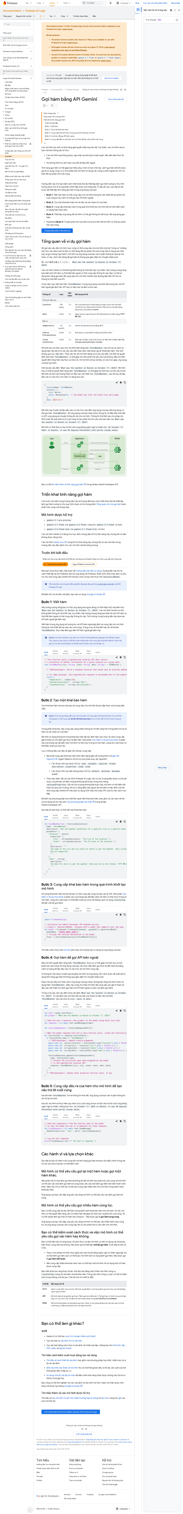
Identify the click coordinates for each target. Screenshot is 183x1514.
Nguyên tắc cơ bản (23, 16)
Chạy (39, 3)
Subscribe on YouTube (77, 1476)
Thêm (65, 3)
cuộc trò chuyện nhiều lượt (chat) (80, 1336)
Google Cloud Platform (107, 1494)
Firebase (44, 90)
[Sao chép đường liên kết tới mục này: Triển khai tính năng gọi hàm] (94, 494)
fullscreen (175, 10)
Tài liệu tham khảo (80, 16)
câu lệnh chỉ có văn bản (71, 1341)
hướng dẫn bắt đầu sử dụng (89, 571)
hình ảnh (117, 1345)
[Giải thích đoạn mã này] (117, 382)
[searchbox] (16, 24)
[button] (15, 51)
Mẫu (94, 16)
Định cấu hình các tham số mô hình (62, 1368)
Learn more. (67, 29)
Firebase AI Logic (35, 10)
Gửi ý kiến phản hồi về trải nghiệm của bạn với (70, 1412)
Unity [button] (97, 652)
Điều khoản (40, 1509)
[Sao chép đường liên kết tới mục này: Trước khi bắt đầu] (70, 553)
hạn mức (105, 1398)
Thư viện (39, 1476)
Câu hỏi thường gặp (110, 1484)
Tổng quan (7, 16)
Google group (107, 1472)
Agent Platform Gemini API (84, 564)
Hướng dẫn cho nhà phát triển (48, 1464)
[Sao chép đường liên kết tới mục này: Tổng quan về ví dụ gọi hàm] (93, 241)
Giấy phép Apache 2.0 (76, 1442)
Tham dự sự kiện (75, 1480)
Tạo (27, 3)
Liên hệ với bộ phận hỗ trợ (112, 1464)
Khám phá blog (75, 1464)
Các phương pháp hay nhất (79, 802)
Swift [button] (46, 652)
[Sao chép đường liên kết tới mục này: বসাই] (49, 1331)
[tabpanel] (84, 674)
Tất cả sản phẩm (70, 1498)
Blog (137, 3)
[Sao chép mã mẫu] (125, 382)
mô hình (67, 950)
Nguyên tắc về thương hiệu (112, 1480)
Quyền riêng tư (53, 1509)
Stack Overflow (108, 1468)
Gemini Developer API (57, 564)
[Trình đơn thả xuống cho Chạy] (44, 3)
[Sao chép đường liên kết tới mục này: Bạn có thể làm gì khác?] (86, 1323)
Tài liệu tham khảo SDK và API (47, 1468)
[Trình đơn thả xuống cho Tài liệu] (58, 3)
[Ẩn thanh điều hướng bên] (30, 1509)
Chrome (78, 1494)
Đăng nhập (175, 3)
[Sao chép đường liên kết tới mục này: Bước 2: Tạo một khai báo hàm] (89, 700)
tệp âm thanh (65, 1348)
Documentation (12, 10)
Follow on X (73, 1472)
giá (119, 1398)
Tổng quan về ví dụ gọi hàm (108, 504)
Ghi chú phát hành (109, 1476)
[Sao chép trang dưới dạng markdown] (52, 105)
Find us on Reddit (76, 1468)
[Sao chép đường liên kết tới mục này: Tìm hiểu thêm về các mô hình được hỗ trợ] (92, 1393)
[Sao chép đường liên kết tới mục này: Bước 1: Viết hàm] (69, 602)
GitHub (39, 1480)
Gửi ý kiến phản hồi (116, 99)
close (179, 10)
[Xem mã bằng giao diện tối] (121, 382)
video (53, 1348)
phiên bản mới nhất (106, 584)
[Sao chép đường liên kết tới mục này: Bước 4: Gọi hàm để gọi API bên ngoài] (100, 957)
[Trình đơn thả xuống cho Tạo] (32, 3)
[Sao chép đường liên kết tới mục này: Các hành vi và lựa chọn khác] (96, 1154)
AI (40, 16)
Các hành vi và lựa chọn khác (105, 740)
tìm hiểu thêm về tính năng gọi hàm (67, 484)
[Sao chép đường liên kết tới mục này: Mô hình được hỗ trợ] (74, 515)
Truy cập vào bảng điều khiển (155, 3)
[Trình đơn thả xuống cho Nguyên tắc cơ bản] (34, 16)
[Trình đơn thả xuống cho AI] (44, 16)
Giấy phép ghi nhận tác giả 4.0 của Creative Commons (106, 1439)
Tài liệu (52, 3)
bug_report (171, 10)
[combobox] (93, 3)
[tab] (46, 652)
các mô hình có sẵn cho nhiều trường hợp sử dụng (75, 1398)
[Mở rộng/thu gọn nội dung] (58, 113)
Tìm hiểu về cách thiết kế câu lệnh (61, 1360)
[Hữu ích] (121, 90)
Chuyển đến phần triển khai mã (57, 231)
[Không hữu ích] (125, 90)
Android (67, 1494)
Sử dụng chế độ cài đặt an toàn (60, 1375)
